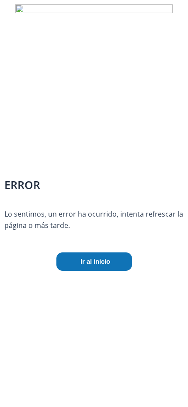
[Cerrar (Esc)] (158, 283)
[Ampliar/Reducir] (22, 283)
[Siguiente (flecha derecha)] (67, 298)
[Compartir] (113, 283)
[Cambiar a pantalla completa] (67, 283)
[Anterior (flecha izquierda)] (22, 298)
